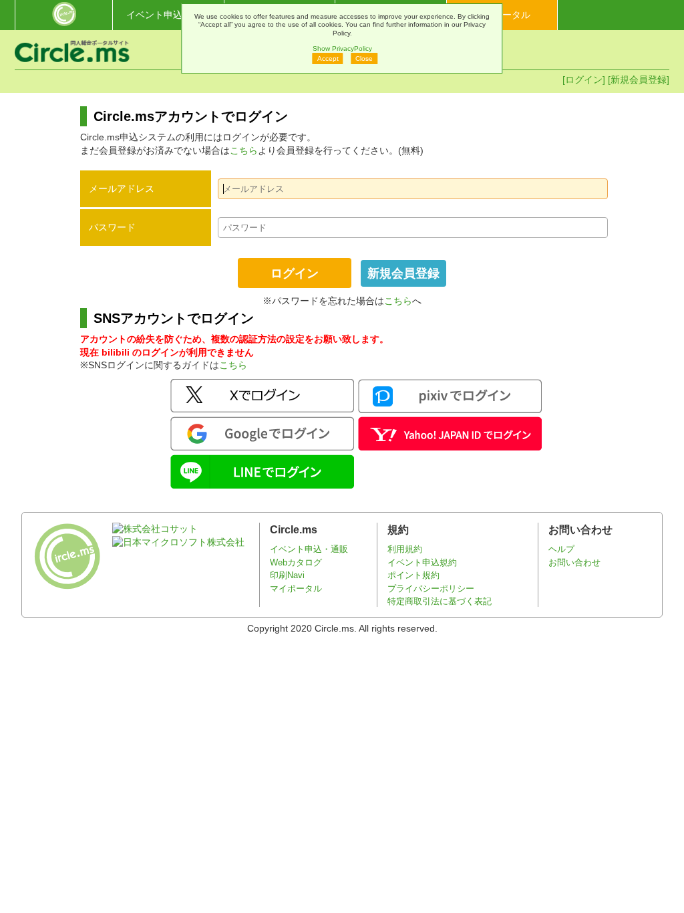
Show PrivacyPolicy (342, 48)
